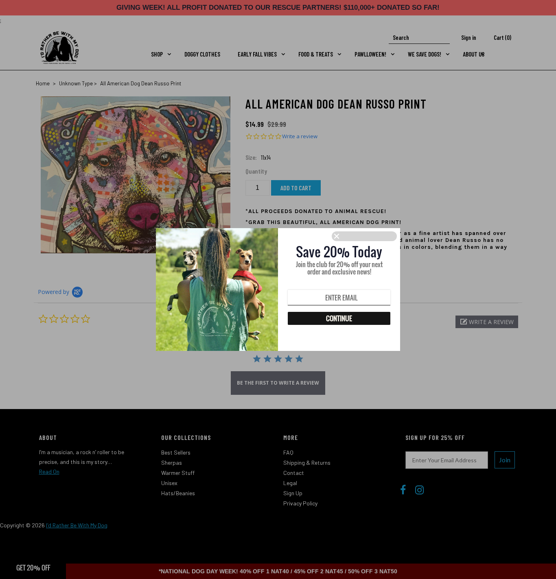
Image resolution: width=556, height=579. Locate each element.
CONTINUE (339, 318)
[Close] (364, 236)
